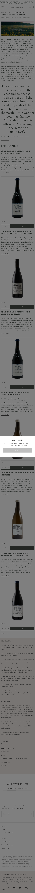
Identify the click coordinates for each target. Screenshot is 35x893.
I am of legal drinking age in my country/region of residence (18, 444)
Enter (17, 450)
